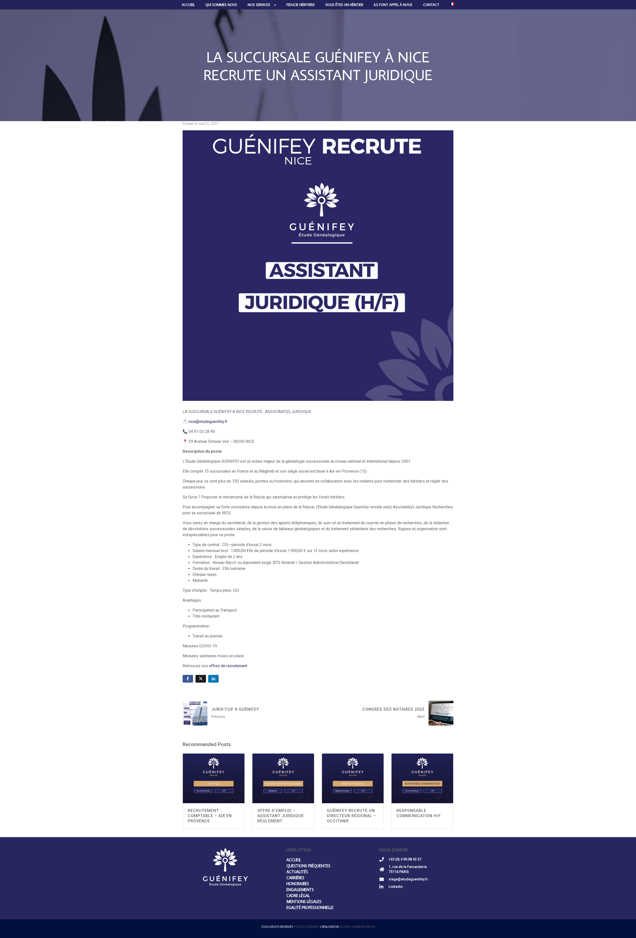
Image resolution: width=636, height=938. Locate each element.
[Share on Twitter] (201, 679)
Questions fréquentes (308, 865)
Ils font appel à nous (393, 4)
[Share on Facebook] (188, 679)
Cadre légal (298, 895)
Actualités (297, 871)
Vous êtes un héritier (344, 4)
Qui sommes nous (221, 4)
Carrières (295, 877)
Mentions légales (303, 901)
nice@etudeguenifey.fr (208, 421)
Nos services (259, 4)
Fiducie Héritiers (300, 4)
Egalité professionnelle (309, 907)
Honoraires (297, 883)
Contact (431, 4)
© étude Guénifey (306, 927)
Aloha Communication (357, 927)
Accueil (188, 4)
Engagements (300, 889)
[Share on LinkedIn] (213, 679)
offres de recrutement (228, 665)
